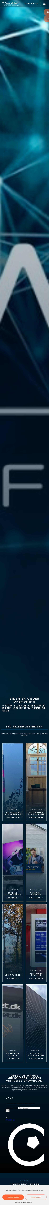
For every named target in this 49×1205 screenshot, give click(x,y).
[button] (44, 4)
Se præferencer (36, 1197)
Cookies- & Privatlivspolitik (23, 1202)
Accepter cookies (13, 1197)
